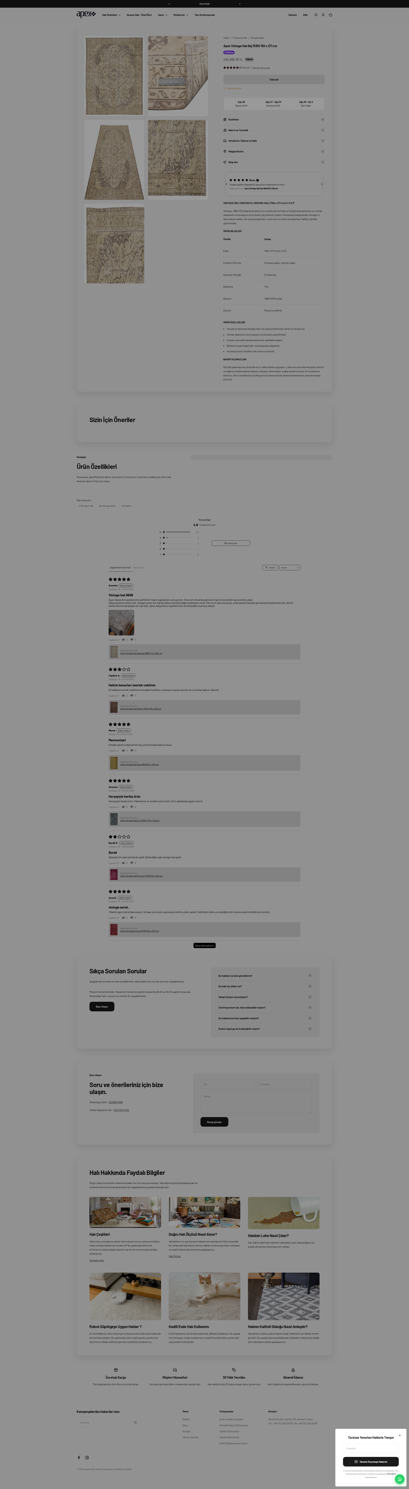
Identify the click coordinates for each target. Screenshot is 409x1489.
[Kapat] (399, 1435)
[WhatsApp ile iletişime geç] (400, 1479)
